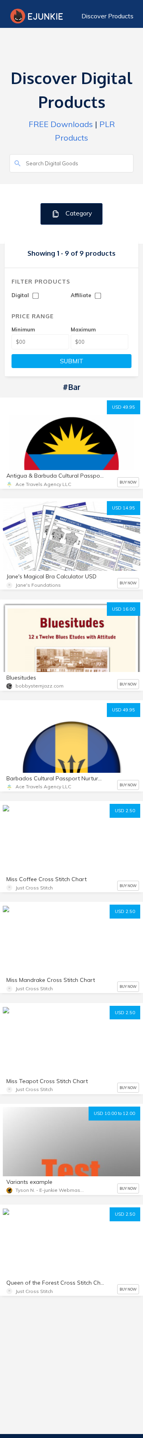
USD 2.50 (125, 810)
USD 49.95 (123, 407)
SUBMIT (71, 361)
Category (78, 213)
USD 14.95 (123, 508)
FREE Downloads (61, 124)
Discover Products (107, 16)
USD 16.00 (123, 609)
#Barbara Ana (26, 824)
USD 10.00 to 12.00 (114, 1113)
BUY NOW (128, 482)
